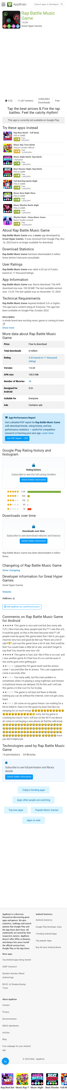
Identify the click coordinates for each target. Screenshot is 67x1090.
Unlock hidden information (33, 479)
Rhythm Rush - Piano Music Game (30, 217)
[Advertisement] (33, 62)
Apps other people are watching (33, 800)
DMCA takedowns (10, 1026)
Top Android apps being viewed (16, 960)
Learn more (48, 433)
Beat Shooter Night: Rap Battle (28, 169)
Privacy (5, 1012)
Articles (6, 1032)
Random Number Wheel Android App (13, 975)
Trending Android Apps (46, 934)
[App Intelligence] (5, 1061)
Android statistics (44, 920)
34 (30, 381)
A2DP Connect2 (9, 966)
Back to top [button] (60, 1063)
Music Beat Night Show (24, 193)
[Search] (61, 4)
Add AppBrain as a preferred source (23, 606)
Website (6, 591)
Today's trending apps (33, 790)
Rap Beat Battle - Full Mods (26, 133)
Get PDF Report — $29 (17, 438)
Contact (6, 1005)
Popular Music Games (46, 810)
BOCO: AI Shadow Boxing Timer (13, 986)
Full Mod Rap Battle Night (25, 181)
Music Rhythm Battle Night (26, 205)
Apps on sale (33, 820)
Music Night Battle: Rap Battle (28, 157)
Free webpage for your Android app (16, 1048)
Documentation (9, 1019)
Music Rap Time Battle (24, 145)
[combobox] (46, 4)
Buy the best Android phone (48, 947)
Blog (4, 1039)
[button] (33, 598)
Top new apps (16, 810)
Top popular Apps (44, 940)
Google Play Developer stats (49, 927)
